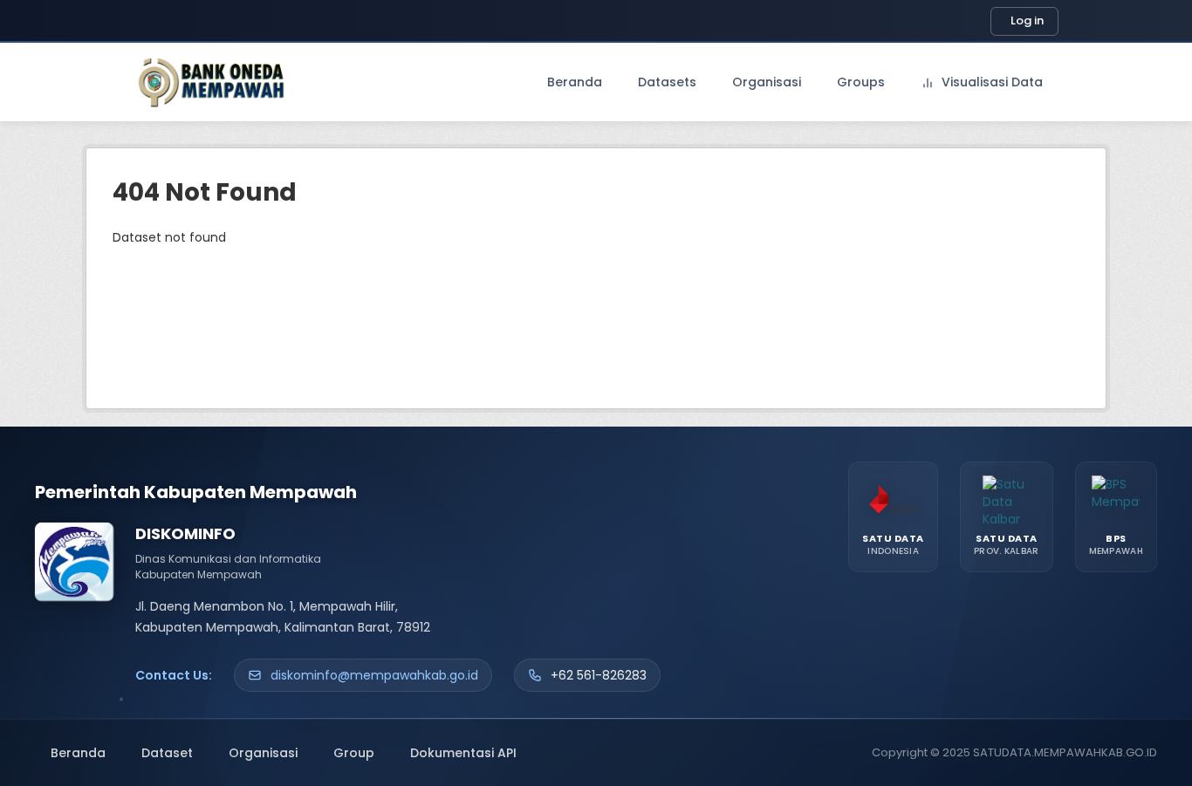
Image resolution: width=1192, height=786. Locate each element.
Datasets (667, 82)
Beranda (574, 82)
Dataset (167, 753)
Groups (861, 82)
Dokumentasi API (463, 753)
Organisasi (766, 82)
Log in (1027, 20)
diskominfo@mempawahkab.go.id (374, 675)
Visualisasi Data (990, 82)
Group (353, 753)
